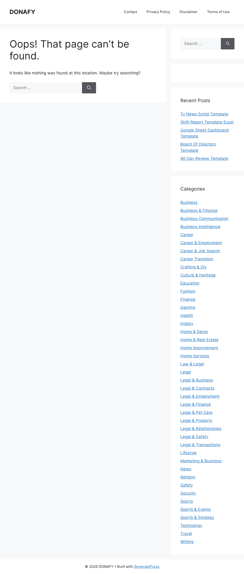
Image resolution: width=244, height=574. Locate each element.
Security (188, 493)
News (185, 469)
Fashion (187, 291)
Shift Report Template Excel (207, 122)
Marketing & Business (201, 461)
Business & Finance (199, 210)
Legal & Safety (194, 436)
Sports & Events (195, 509)
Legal (185, 372)
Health (186, 315)
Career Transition (196, 259)
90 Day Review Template (204, 158)
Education (189, 283)
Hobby (186, 323)
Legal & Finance (195, 404)
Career (186, 234)
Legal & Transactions (200, 444)
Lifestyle (188, 452)
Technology (191, 525)
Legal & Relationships (200, 428)
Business (189, 202)
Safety (186, 485)
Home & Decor (194, 331)
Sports (186, 501)
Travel (186, 533)
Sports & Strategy (197, 517)
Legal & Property (196, 420)
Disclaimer (189, 12)
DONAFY (22, 11)
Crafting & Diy (193, 267)
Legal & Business (196, 380)
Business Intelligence (200, 226)
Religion (187, 477)
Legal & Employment (199, 396)
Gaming (187, 307)
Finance (187, 299)
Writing (186, 541)
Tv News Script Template (204, 114)
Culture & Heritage (198, 275)
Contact (130, 12)
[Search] (89, 88)
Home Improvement (199, 347)
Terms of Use (218, 12)
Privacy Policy (158, 12)
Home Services (194, 356)
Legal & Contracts (197, 388)
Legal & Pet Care (196, 412)
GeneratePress (146, 566)
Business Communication (204, 218)
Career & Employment (201, 242)
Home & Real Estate (199, 339)
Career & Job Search (200, 251)
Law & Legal (192, 364)
